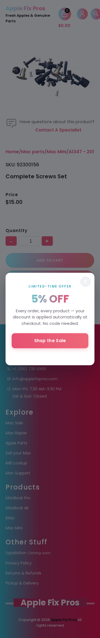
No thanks (50, 355)
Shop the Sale (50, 341)
